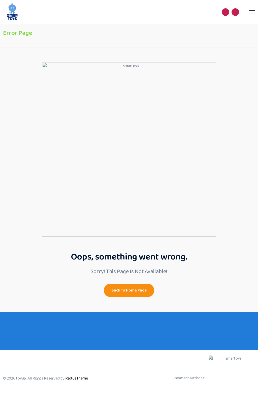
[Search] (225, 12)
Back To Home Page (129, 290)
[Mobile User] (235, 12)
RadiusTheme (76, 378)
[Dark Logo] (12, 12)
